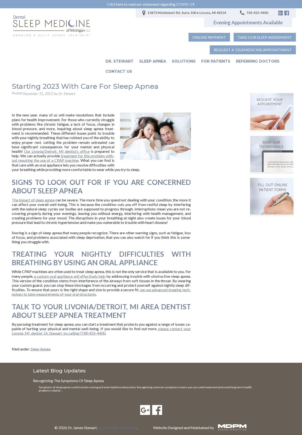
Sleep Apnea (152, 61)
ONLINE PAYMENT (209, 37)
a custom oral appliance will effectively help (69, 276)
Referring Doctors (258, 61)
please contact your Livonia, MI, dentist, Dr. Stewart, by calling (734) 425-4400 (101, 330)
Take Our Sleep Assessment (265, 37)
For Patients (215, 61)
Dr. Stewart (119, 61)
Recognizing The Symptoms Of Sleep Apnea (68, 380)
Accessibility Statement (117, 427)
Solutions (184, 61)
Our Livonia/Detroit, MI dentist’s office (57, 151)
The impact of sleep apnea (33, 200)
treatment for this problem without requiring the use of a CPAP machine (63, 158)
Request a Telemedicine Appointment (253, 49)
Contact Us (118, 71)
